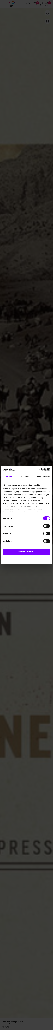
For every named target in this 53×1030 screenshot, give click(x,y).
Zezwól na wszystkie (26, 552)
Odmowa (26, 559)
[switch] (46, 526)
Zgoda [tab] (9, 476)
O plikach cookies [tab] (42, 476)
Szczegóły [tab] (24, 476)
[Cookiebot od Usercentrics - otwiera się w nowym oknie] (39, 469)
